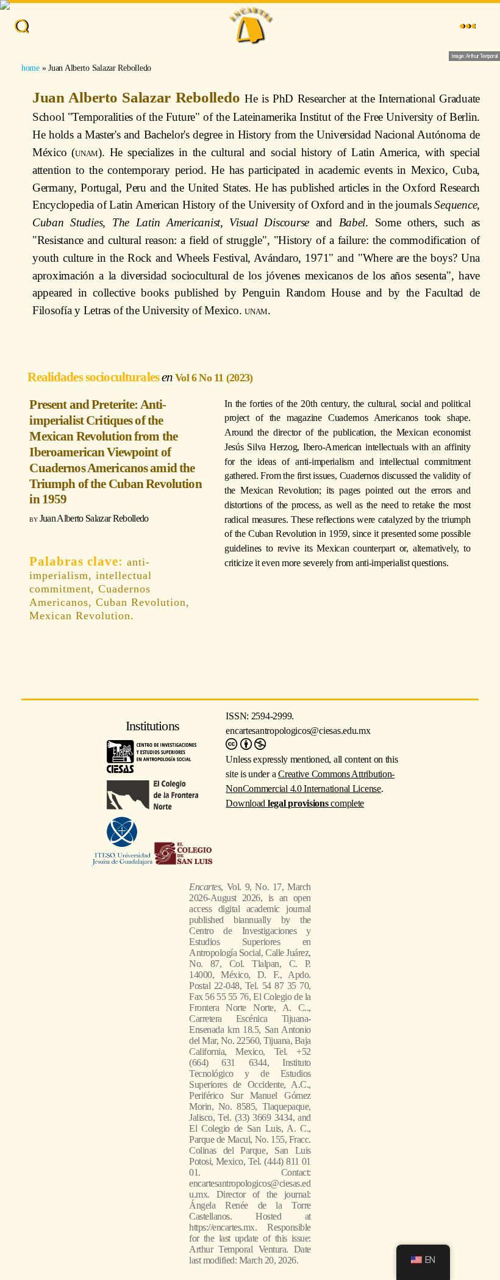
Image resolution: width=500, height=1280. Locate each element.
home (30, 68)
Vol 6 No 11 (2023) (213, 378)
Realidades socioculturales (94, 377)
